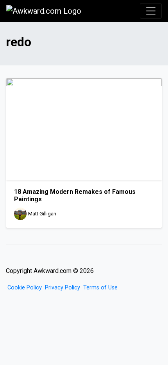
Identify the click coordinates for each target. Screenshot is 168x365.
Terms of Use (100, 287)
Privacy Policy (62, 287)
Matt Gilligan (42, 214)
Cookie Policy (24, 287)
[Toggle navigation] (151, 11)
